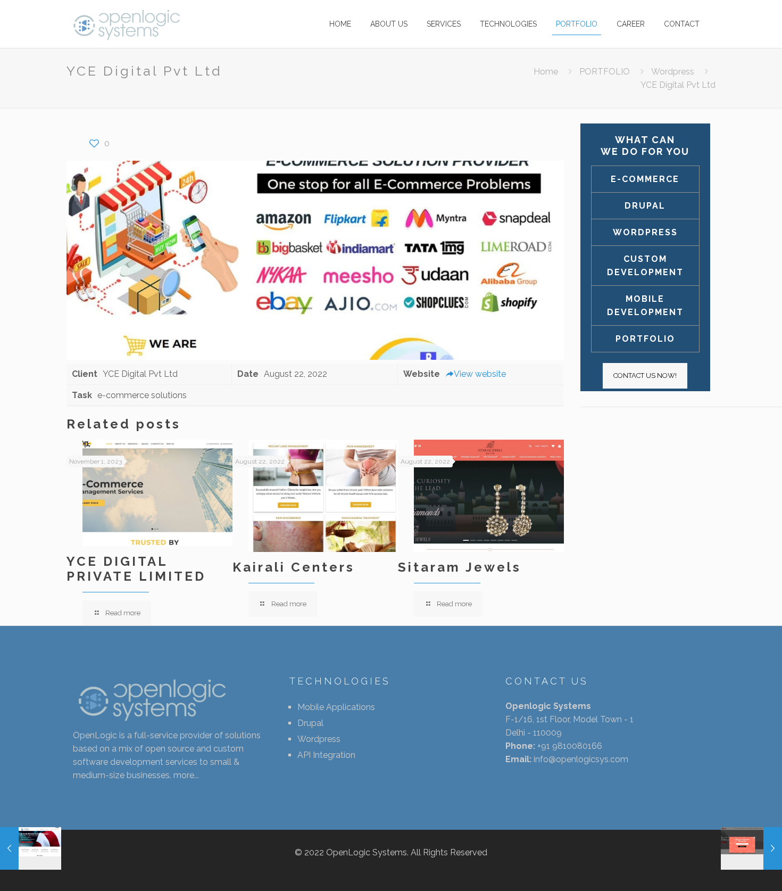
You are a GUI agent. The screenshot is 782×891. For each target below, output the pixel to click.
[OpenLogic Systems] (127, 24)
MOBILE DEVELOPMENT (645, 305)
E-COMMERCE (645, 179)
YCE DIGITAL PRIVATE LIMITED (136, 569)
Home (546, 72)
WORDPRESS (645, 232)
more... (186, 775)
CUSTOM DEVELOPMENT (645, 265)
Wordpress (672, 72)
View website (480, 374)
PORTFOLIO (604, 72)
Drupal (310, 723)
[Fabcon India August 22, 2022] (751, 848)
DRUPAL (645, 206)
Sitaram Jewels (459, 567)
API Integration (326, 755)
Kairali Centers (293, 567)
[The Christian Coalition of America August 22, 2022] (30, 848)
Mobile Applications (336, 707)
